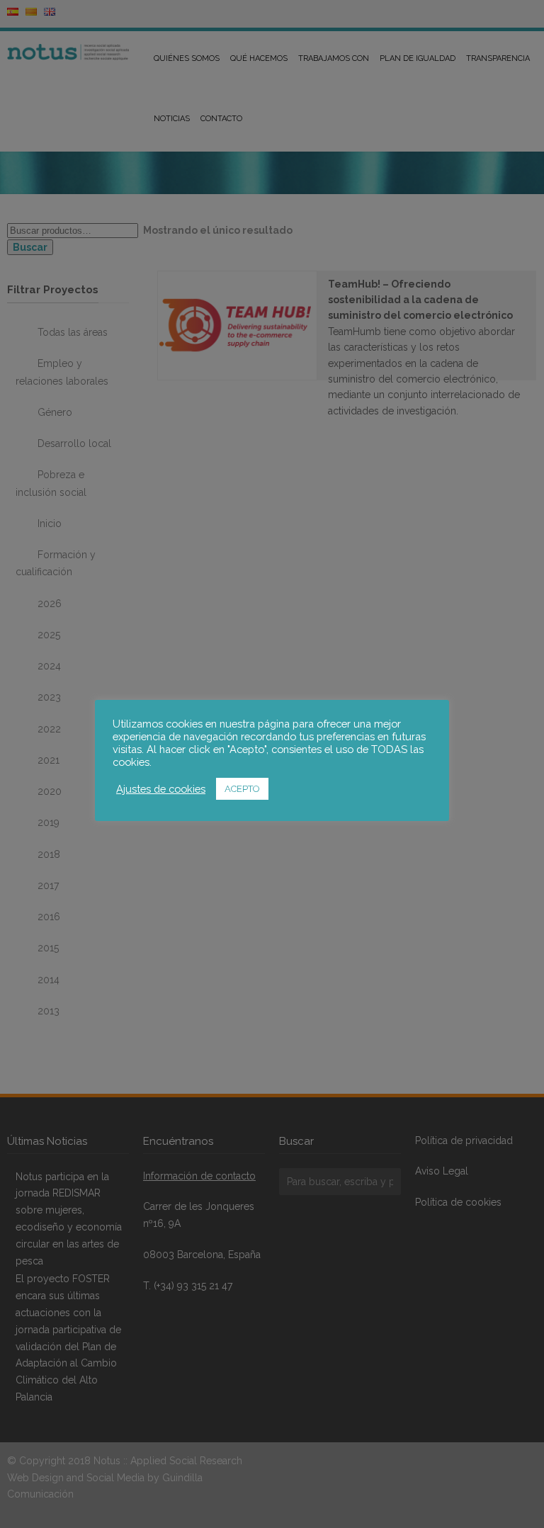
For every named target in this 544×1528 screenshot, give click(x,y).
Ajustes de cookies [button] (160, 789)
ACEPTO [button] (242, 788)
